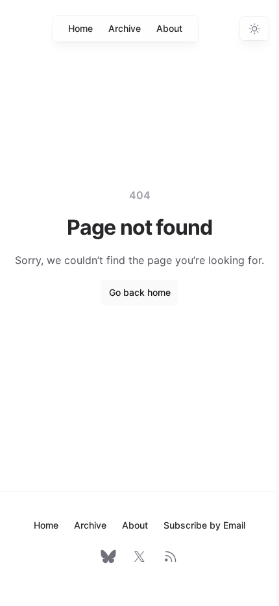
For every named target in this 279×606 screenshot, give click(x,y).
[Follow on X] (139, 556)
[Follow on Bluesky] (108, 556)
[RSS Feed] (170, 556)
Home (80, 28)
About (169, 28)
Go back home (140, 292)
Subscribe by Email (204, 525)
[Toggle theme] (254, 28)
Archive (124, 28)
